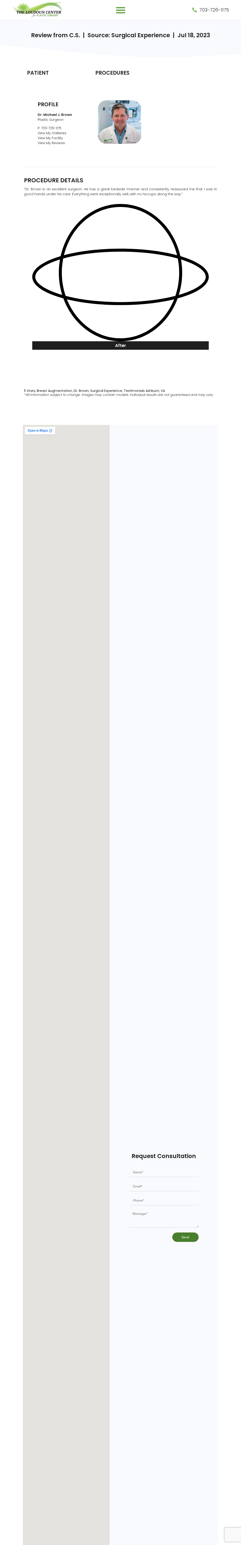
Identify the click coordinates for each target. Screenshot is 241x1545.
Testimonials (134, 390)
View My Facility (50, 138)
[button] (120, 10)
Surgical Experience (106, 390)
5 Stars (29, 390)
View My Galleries (52, 133)
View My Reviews (51, 143)
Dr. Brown (81, 390)
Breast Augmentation (54, 390)
